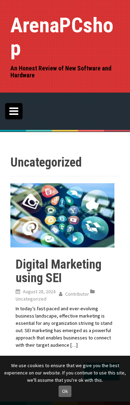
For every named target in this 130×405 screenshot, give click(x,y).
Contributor (77, 294)
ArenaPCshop (61, 36)
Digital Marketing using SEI (59, 271)
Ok (65, 391)
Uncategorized (31, 299)
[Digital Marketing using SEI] (62, 215)
